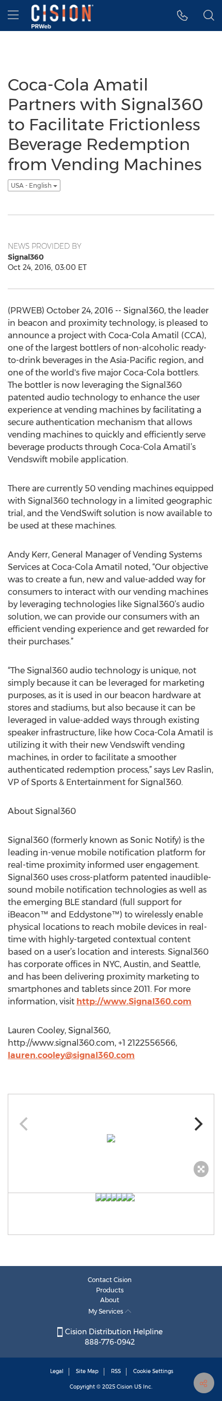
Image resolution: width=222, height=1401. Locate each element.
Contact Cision (110, 1280)
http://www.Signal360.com (134, 1001)
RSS (116, 1371)
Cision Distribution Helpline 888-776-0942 (113, 1337)
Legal (57, 1371)
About (109, 1300)
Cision (125, 1386)
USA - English (32, 185)
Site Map (87, 1371)
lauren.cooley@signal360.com (71, 1055)
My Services (106, 1311)
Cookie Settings (153, 1371)
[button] (182, 15)
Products (110, 1290)
